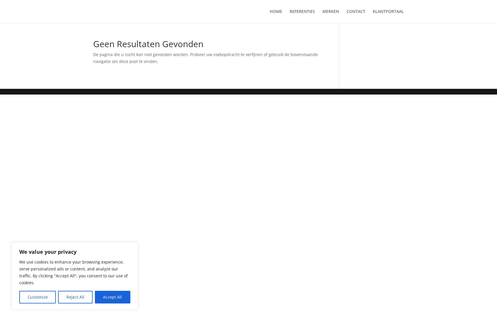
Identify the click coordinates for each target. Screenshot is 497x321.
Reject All (75, 297)
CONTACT (356, 11)
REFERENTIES (302, 11)
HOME (276, 11)
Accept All (112, 297)
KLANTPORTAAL (388, 11)
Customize (38, 297)
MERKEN (330, 11)
